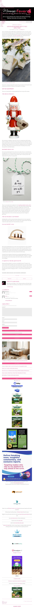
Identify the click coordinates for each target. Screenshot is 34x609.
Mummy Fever (17, 606)
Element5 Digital (8, 82)
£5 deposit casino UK (20, 512)
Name (3, 317)
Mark (6, 296)
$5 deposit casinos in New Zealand (13, 508)
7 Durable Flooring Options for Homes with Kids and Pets (14, 360)
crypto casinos (19, 583)
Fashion (2, 14)
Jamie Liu (3, 368)
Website (3, 324)
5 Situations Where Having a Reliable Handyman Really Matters (18, 370)
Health (2, 17)
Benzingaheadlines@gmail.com (18, 482)
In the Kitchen (3, 19)
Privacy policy (4, 602)
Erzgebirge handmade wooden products (24, 205)
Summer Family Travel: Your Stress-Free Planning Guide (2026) (16, 366)
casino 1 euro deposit (17, 585)
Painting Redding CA (8, 300)
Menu (4, 21)
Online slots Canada (6, 525)
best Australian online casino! (18, 522)
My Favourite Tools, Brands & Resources (7, 7)
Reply (31, 291)
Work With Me (3, 6)
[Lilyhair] (17, 571)
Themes (2, 5)
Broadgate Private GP (17, 552)
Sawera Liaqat (4, 372)
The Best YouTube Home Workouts (12, 368)
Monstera (7, 201)
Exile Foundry (4, 375)
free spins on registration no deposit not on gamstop (17, 581)
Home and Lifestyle (17, 24)
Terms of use (4, 603)
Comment (4, 307)
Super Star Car (4, 370)
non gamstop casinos (17, 578)
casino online (20, 520)
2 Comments (21, 29)
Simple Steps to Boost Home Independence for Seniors (17, 372)
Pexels (14, 82)
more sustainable (17, 35)
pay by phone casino (14, 518)
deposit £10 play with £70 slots (24, 514)
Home (3, 601)
